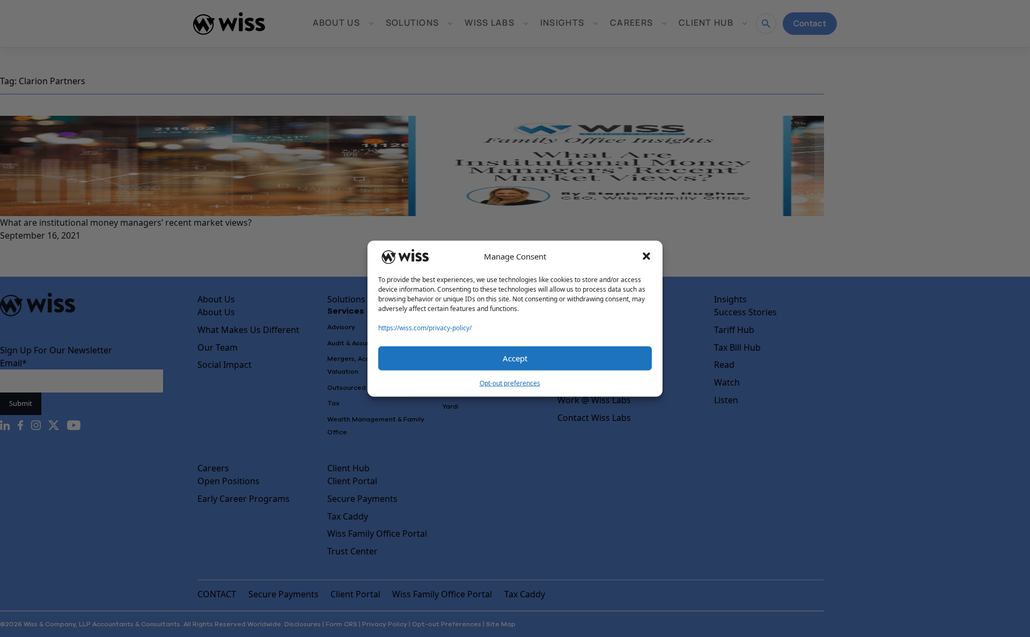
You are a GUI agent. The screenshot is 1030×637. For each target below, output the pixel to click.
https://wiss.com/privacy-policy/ (425, 327)
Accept (515, 358)
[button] (646, 256)
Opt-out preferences (510, 382)
